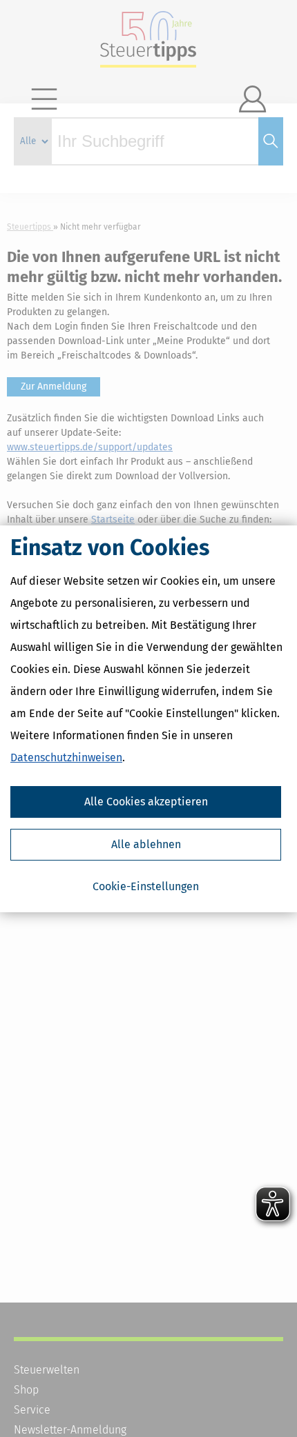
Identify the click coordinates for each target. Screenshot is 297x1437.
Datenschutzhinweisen (66, 757)
